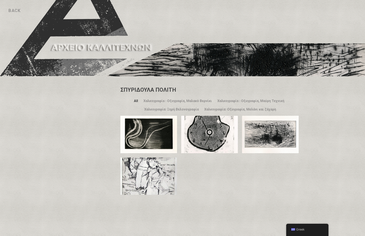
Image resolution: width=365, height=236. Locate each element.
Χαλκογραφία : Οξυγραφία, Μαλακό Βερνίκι (177, 101)
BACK (14, 10)
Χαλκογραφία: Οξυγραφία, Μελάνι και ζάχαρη (240, 109)
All (136, 101)
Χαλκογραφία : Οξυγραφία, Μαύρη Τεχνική (250, 101)
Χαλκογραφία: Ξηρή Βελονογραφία (171, 109)
